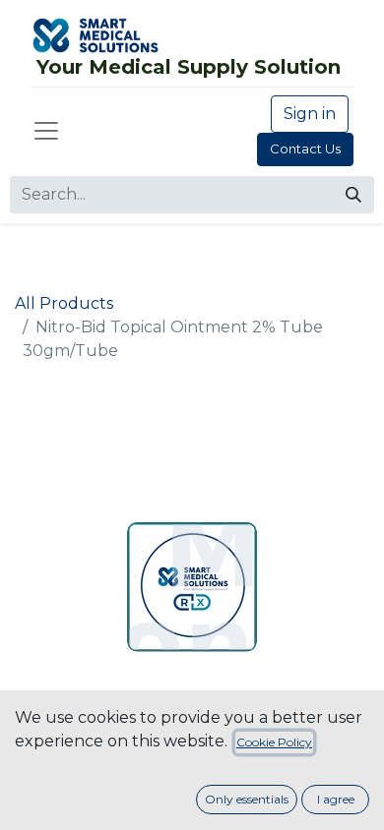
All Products (64, 303)
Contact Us (305, 148)
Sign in (310, 113)
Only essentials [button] (246, 799)
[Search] (353, 194)
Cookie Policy (274, 742)
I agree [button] (335, 799)
